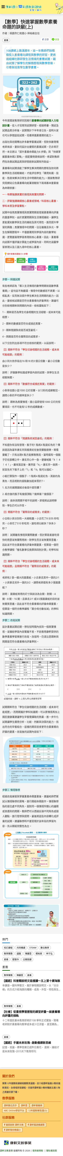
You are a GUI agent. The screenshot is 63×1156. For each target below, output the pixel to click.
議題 (19, 953)
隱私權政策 (51, 1150)
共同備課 (21, 947)
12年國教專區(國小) (37, 1110)
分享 (46, 39)
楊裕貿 (39, 953)
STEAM (32, 947)
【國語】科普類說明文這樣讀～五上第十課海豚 (31, 981)
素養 (6, 40)
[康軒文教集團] (17, 1142)
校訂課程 (8, 947)
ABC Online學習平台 (14, 1110)
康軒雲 (24, 1105)
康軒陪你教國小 (13, 1129)
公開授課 (27, 959)
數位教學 (45, 947)
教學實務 (8, 953)
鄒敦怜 (15, 959)
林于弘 (49, 953)
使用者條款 (37, 1150)
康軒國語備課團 (36, 1124)
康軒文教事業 (6, 1150)
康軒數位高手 (10, 1105)
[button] (3, 6)
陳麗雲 (28, 953)
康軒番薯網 (36, 1105)
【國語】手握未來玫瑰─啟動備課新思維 (26, 1042)
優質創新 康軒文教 (14, 1124)
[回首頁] (23, 7)
